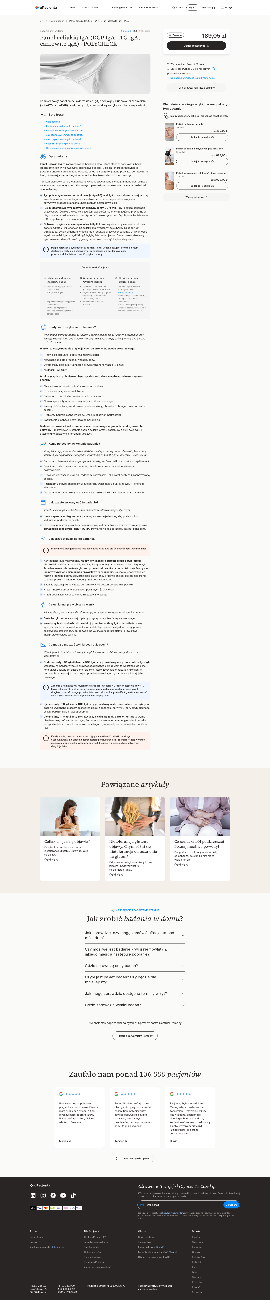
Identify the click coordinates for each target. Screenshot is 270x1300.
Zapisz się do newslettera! (97, 1267)
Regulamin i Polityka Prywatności (155, 1286)
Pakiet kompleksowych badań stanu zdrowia (201, 173)
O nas (72, 7)
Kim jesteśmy (36, 1237)
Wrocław (196, 1277)
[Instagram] (43, 1195)
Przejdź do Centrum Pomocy (135, 1035)
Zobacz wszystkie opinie (135, 1158)
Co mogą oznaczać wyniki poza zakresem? (68, 148)
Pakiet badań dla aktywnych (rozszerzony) (199, 148)
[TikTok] (73, 1195)
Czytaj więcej (51, 859)
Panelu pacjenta (125, 292)
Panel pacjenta (91, 1247)
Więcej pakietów (194, 197)
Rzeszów (197, 1282)
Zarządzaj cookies (147, 1289)
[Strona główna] (42, 21)
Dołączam (231, 1204)
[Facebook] (53, 1195)
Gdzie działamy (89, 7)
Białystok (196, 1262)
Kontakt (34, 1242)
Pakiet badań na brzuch (189, 124)
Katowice (197, 1247)
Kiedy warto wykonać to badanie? (63, 126)
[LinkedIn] (33, 1195)
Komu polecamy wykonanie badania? (65, 130)
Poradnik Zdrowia (148, 7)
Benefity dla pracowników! (153, 1252)
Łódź (195, 1267)
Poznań (196, 1287)
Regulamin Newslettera (173, 1213)
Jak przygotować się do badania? (63, 139)
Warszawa (177, 35)
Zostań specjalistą (40, 1247)
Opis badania (53, 121)
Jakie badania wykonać (96, 1242)
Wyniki (192, 7)
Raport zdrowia (146, 1247)
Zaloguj (211, 7)
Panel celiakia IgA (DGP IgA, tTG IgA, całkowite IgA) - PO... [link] (99, 21)
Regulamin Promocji (94, 1262)
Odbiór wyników (92, 1252)
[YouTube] (63, 1195)
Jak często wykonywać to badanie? (64, 134)
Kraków (196, 1237)
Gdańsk (196, 1252)
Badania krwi (144, 1242)
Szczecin (197, 1292)
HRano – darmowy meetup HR (154, 1257)
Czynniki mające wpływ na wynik (63, 143)
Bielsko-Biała (198, 1257)
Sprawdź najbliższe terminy (198, 87)
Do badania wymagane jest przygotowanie (192, 78)
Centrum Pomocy (93, 1237)
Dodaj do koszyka (194, 45)
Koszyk (228, 7)
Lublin (195, 1272)
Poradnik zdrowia (93, 1257)
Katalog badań (56, 21)
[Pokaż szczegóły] (213, 69)
